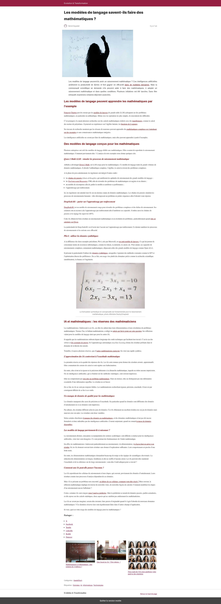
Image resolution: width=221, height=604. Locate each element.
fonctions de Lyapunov (129, 124)
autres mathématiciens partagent (108, 351)
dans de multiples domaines (137, 85)
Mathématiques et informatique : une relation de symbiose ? (79, 565)
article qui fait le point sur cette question (127, 331)
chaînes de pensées (75, 178)
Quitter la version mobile (110, 601)
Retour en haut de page (148, 594)
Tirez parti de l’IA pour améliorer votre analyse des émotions (142, 572)
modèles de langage (101, 112)
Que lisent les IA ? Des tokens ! (109, 562)
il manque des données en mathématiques (98, 418)
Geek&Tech (78, 580)
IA (81, 585)
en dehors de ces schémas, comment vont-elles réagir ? (119, 481)
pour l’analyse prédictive (97, 493)
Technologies (98, 585)
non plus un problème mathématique (96, 378)
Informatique (87, 585)
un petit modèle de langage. (129, 241)
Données (76, 585)
